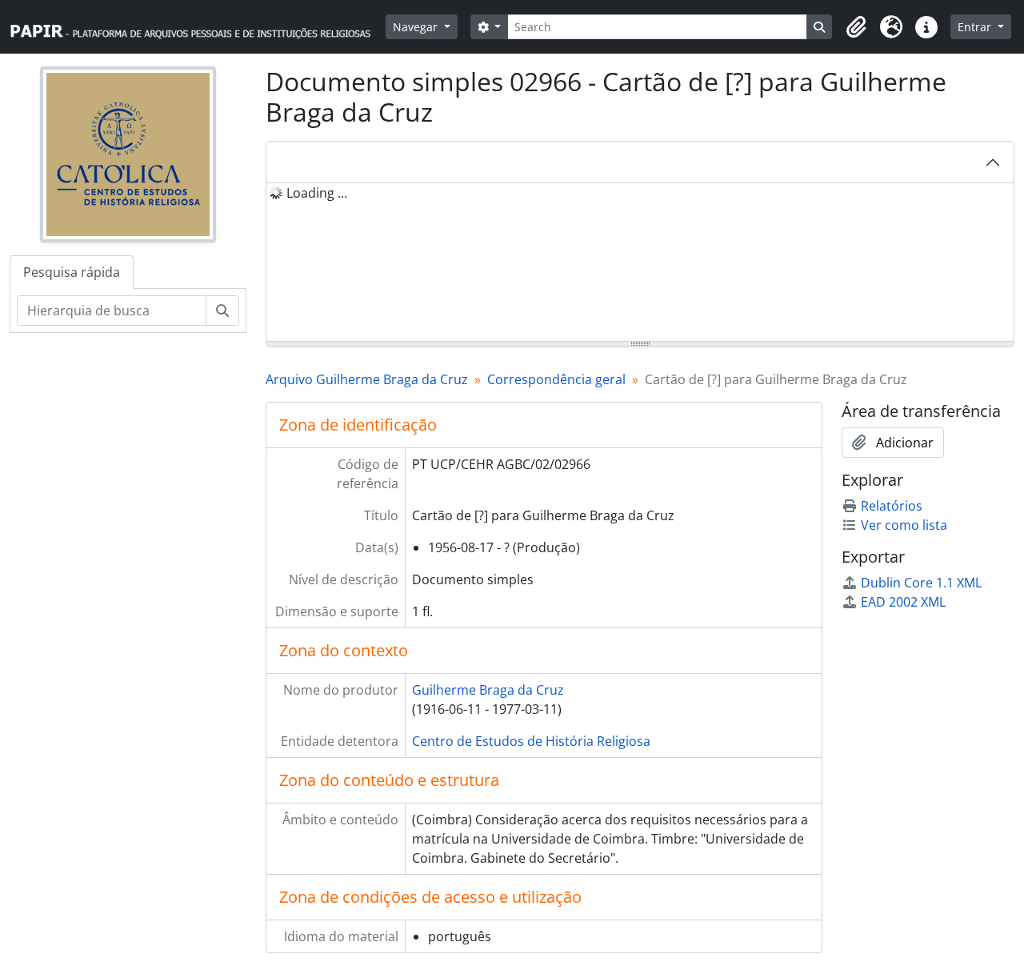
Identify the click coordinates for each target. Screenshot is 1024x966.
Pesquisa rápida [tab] (71, 272)
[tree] (640, 263)
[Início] (198, 26)
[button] (856, 27)
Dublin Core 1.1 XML (921, 582)
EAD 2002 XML (903, 602)
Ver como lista (904, 525)
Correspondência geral (556, 379)
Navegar (417, 26)
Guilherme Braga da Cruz (488, 690)
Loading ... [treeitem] (316, 193)
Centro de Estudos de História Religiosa (531, 741)
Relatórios (891, 506)
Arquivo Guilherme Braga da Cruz (367, 379)
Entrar (976, 26)
